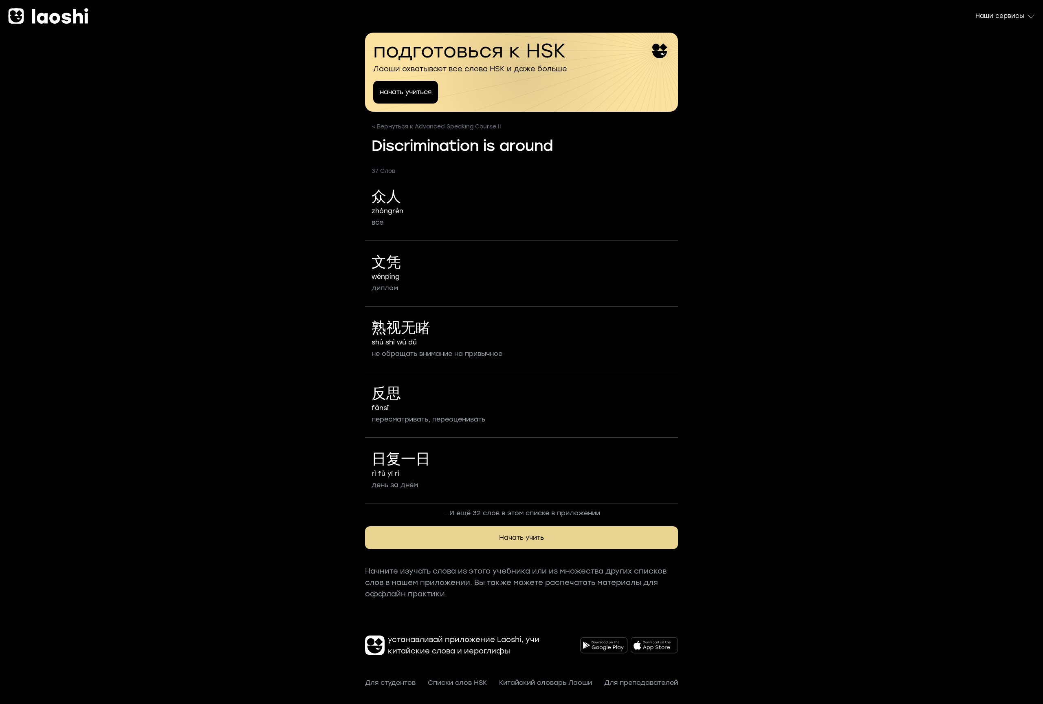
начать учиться (405, 92)
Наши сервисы (999, 16)
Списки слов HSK (457, 682)
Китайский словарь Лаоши (545, 682)
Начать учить (521, 537)
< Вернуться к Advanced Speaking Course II (436, 126)
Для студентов (390, 682)
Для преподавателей (641, 682)
